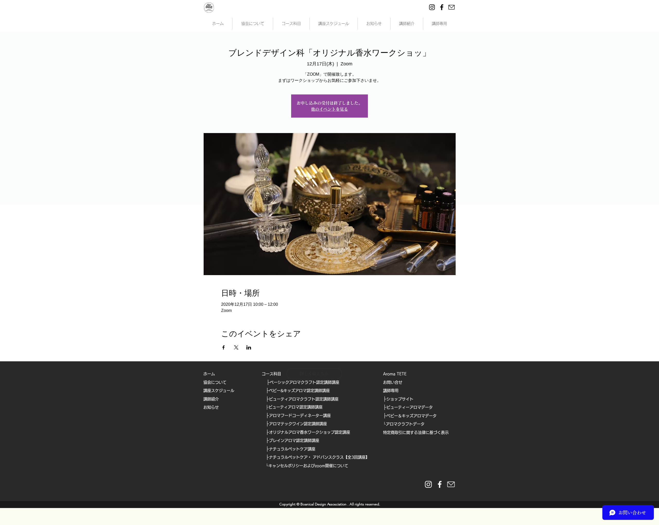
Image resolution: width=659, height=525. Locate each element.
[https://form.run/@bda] (451, 484)
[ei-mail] (451, 7)
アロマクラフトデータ (405, 424)
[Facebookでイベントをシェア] (223, 347)
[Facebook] (442, 7)
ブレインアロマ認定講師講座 (294, 440)
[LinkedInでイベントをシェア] (248, 347)
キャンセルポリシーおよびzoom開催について (308, 466)
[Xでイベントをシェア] (236, 347)
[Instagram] (432, 7)
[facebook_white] (439, 484)
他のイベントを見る (329, 109)
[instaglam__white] (428, 484)
